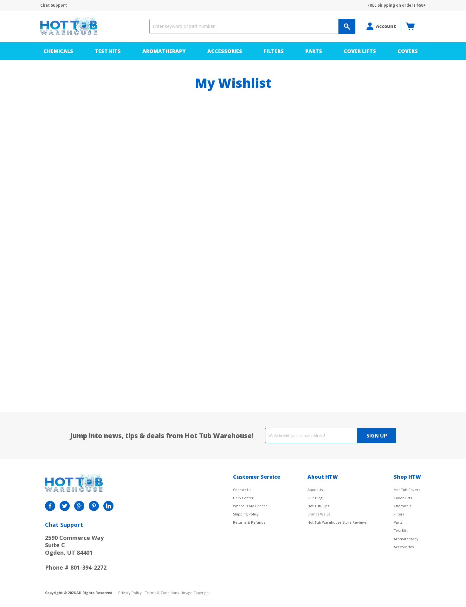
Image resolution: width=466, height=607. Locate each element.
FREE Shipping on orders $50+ (396, 5)
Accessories (224, 51)
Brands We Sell (320, 514)
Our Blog (314, 497)
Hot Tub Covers (407, 489)
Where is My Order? (250, 505)
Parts (313, 51)
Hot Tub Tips (318, 505)
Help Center (243, 497)
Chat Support (53, 5)
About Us (315, 489)
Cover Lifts (360, 51)
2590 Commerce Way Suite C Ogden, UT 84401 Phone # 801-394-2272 (76, 552)
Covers (408, 51)
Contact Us (242, 489)
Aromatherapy (164, 51)
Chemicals (58, 51)
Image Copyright (196, 593)
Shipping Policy (246, 514)
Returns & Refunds (249, 522)
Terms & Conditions (162, 593)
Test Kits (108, 51)
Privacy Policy (130, 593)
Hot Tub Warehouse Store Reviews (336, 522)
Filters (274, 51)
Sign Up (376, 435)
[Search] (347, 26)
